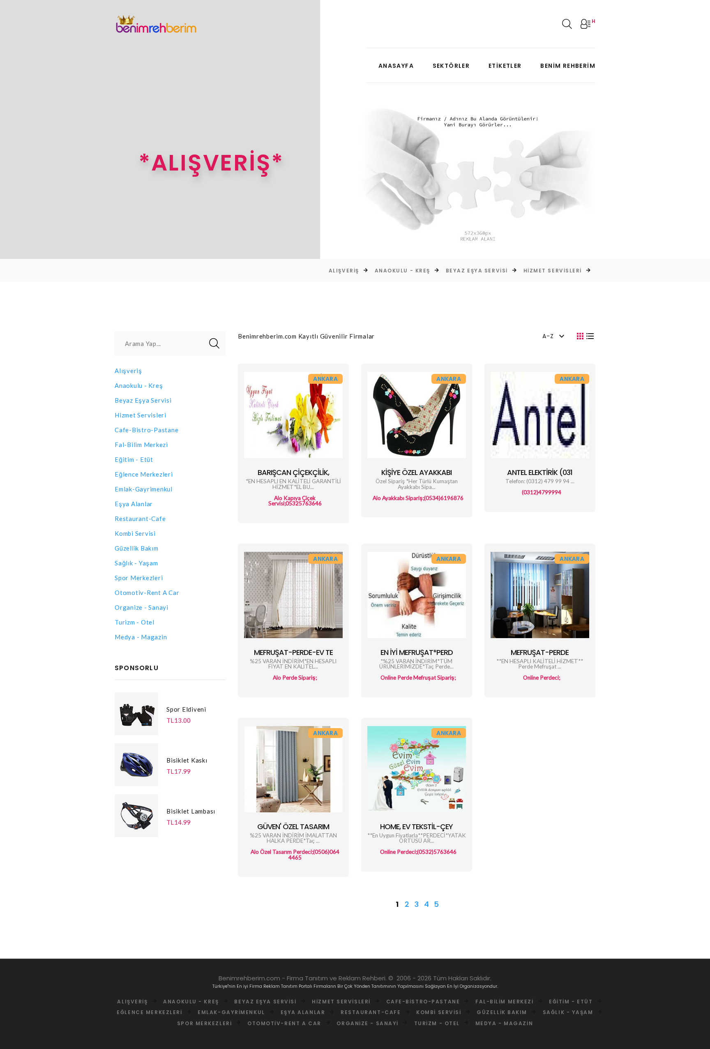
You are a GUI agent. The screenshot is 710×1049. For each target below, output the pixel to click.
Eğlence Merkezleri (144, 474)
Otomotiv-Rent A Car (147, 592)
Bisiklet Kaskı (186, 760)
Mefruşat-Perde (540, 652)
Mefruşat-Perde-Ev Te (293, 652)
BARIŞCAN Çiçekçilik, (293, 472)
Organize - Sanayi (141, 607)
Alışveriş (321, 270)
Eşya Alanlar (134, 503)
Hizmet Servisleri (530, 270)
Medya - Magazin (141, 637)
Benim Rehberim (567, 65)
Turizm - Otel (134, 622)
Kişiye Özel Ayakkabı (416, 472)
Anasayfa (396, 65)
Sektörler (451, 65)
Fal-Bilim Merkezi (141, 444)
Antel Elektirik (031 (539, 472)
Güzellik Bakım (137, 548)
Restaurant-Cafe (140, 518)
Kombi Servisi (135, 533)
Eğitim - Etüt (134, 459)
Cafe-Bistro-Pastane (146, 429)
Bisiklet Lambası (190, 811)
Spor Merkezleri (139, 577)
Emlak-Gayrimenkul (144, 489)
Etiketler (505, 65)
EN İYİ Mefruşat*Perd (416, 652)
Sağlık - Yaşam (136, 563)
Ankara (325, 379)
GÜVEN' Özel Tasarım (293, 826)
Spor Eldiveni (186, 709)
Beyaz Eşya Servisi (454, 270)
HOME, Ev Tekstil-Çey (416, 826)
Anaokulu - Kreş (380, 270)
